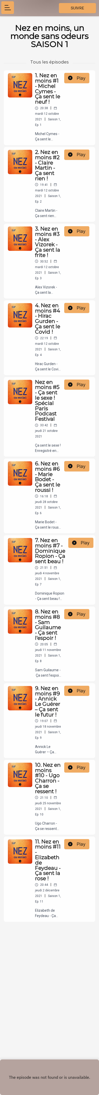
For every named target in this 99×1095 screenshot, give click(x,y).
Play (81, 78)
